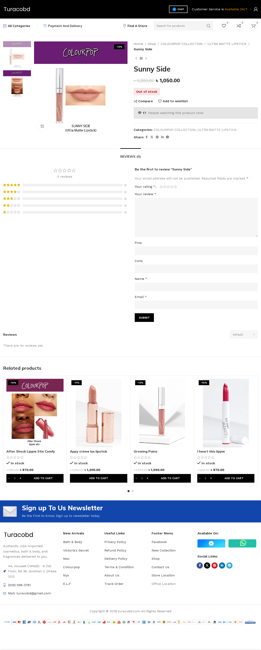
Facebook (159, 542)
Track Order (114, 584)
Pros (138, 243)
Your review (145, 194)
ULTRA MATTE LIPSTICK (227, 44)
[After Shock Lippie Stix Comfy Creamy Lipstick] (35, 413)
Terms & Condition (119, 567)
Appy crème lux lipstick (88, 451)
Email (141, 297)
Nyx (66, 575)
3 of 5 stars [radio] (168, 186)
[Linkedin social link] (162, 137)
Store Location (163, 575)
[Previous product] (136, 58)
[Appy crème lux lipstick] (98, 413)
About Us (111, 575)
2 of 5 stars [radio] (165, 186)
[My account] (256, 9)
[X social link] (152, 137)
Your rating (145, 186)
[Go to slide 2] (133, 491)
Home (138, 44)
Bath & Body (72, 542)
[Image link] (18, 535)
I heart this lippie (211, 451)
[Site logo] (17, 9)
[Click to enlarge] (42, 126)
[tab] (130, 154)
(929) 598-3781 (19, 585)
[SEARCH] (208, 26)
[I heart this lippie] (225, 413)
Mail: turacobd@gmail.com (29, 593)
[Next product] (146, 58)
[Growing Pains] (162, 413)
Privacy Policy (115, 542)
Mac (66, 559)
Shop (152, 44)
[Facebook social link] (146, 137)
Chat (180, 9)
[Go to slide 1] (129, 491)
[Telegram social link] (167, 137)
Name (141, 279)
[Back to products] (141, 58)
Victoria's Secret (76, 550)
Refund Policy (115, 550)
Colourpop (71, 567)
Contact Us (160, 567)
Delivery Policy (115, 559)
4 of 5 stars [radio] (172, 186)
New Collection (164, 550)
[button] (35, 478)
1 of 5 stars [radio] (161, 186)
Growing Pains (145, 451)
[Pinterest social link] (157, 137)
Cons (139, 261)
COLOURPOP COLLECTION (182, 44)
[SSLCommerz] (130, 622)
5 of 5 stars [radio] (175, 186)
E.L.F (67, 584)
